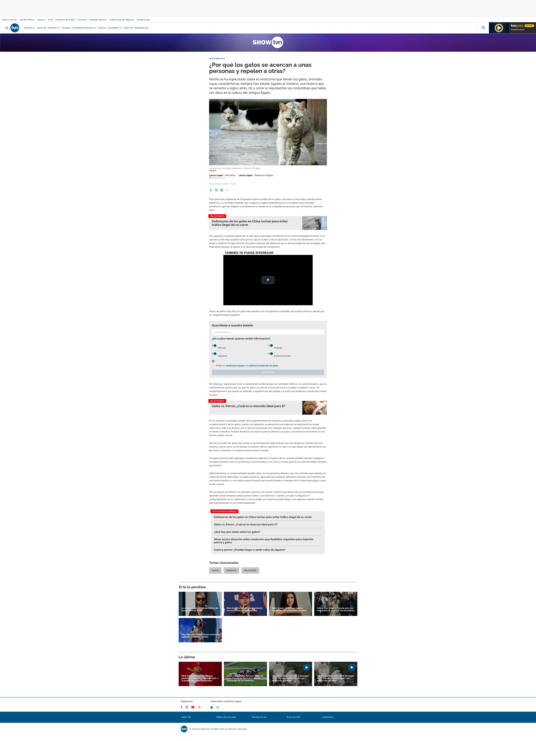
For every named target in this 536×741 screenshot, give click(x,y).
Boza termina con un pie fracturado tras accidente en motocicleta (245, 609)
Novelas (102, 28)
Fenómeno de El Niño (65, 19)
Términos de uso (259, 717)
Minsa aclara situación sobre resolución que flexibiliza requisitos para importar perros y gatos (264, 541)
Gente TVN (128, 28)
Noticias (28, 28)
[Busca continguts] (483, 27)
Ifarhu (50, 19)
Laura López (222, 175)
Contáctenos (327, 717)
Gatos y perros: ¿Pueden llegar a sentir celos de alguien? (249, 549)
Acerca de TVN (293, 717)
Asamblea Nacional (98, 19)
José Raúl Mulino (26, 19)
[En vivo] (513, 24)
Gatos (215, 570)
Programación (141, 28)
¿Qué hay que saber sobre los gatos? (237, 531)
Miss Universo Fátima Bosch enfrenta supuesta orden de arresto (200, 635)
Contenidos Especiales (83, 28)
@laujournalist (218, 178)
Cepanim (41, 19)
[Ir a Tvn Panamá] (14, 27)
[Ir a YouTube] (193, 707)
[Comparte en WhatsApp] (221, 190)
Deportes (52, 28)
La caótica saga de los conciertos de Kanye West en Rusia (199, 609)
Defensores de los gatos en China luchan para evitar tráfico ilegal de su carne (250, 223)
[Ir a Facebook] (182, 707)
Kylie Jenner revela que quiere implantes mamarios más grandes (289, 609)
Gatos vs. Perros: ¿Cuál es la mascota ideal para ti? (248, 406)
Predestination (518, 29)
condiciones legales (235, 365)
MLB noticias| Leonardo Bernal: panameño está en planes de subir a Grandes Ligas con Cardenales (199, 678)
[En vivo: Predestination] (499, 27)
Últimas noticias (9, 19)
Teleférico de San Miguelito (121, 19)
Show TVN (41, 28)
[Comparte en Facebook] (211, 190)
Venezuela (82, 19)
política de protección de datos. (263, 365)
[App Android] (218, 707)
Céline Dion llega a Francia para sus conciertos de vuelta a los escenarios (335, 609)
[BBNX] (184, 729)
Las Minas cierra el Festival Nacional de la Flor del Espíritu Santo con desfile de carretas (290, 678)
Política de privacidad (226, 717)
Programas (113, 28)
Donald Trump (143, 19)
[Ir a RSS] (200, 707)
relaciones (250, 570)
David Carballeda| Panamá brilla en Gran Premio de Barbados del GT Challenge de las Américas (245, 678)
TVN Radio (66, 28)
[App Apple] (212, 707)
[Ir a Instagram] (187, 707)
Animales (231, 570)
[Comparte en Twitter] (216, 190)
